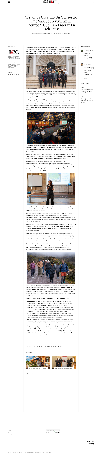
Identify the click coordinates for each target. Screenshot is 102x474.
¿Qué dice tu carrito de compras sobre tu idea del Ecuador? (87, 91)
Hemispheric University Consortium (44, 33)
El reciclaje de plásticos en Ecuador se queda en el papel (87, 100)
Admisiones (10, 432)
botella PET (83, 96)
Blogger (31, 452)
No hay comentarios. (66, 33)
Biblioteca (10, 439)
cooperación (34, 33)
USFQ (9, 430)
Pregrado (10, 434)
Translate (57, 432)
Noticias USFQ (90, 442)
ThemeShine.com (48, 452)
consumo (82, 87)
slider (54, 33)
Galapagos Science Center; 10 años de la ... (38, 368)
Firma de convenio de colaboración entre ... (64, 368)
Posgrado (10, 437)
